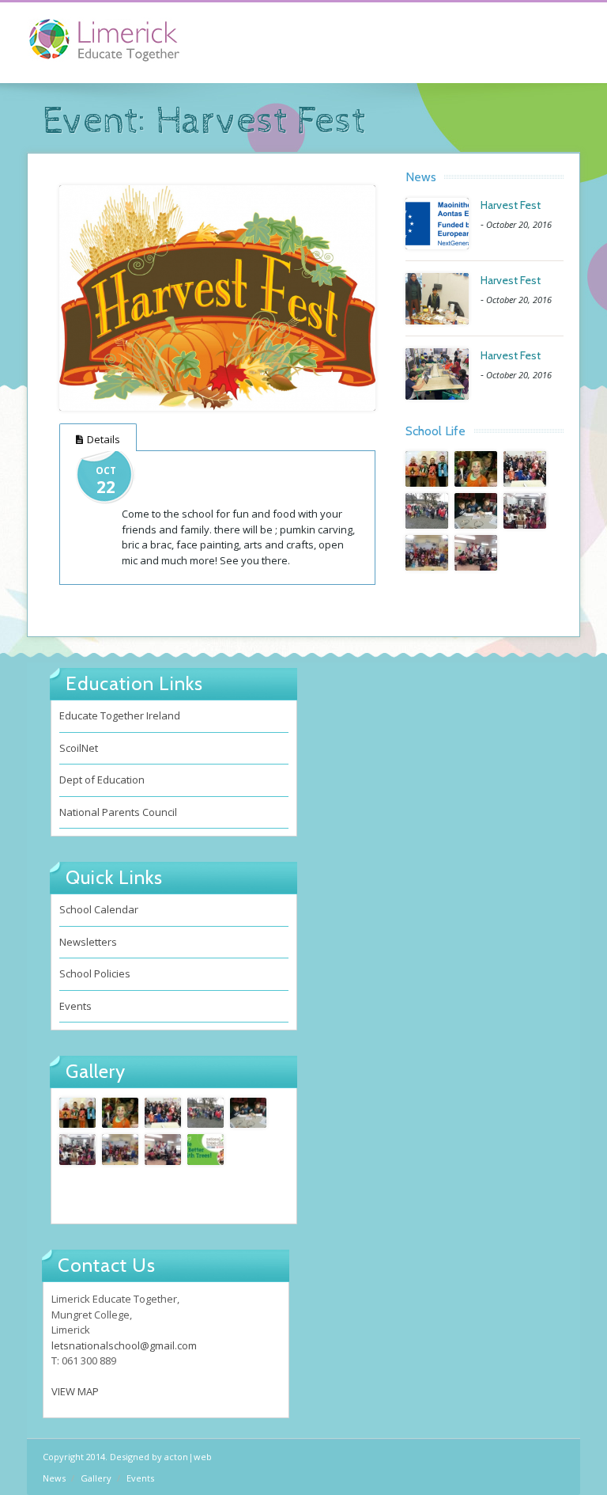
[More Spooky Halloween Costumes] (426, 553)
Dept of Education (102, 779)
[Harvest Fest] (217, 298)
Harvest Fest (511, 205)
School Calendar (98, 909)
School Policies (94, 973)
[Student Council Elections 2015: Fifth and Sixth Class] (475, 553)
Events (75, 1006)
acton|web (188, 1457)
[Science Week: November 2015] (475, 511)
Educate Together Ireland (119, 715)
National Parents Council (118, 812)
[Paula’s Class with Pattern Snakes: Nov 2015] (524, 469)
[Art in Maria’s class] (426, 469)
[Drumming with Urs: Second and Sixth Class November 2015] (524, 511)
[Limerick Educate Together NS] (125, 47)
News (54, 1478)
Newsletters (88, 942)
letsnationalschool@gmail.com (124, 1345)
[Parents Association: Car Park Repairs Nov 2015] (426, 511)
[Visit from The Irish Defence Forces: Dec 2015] (475, 469)
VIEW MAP (75, 1391)
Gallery (96, 1478)
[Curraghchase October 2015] (205, 1149)
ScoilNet (78, 748)
